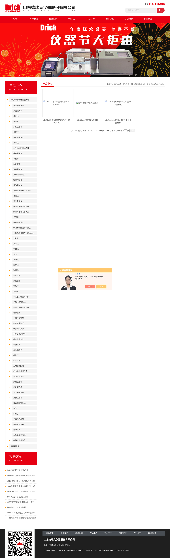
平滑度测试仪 (18, 318)
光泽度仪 (16, 430)
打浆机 (16, 249)
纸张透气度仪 (18, 376)
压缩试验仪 (17, 350)
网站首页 (50, 533)
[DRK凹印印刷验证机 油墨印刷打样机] (118, 103)
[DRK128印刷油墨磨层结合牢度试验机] (56, 103)
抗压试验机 (17, 127)
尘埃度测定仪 (18, 366)
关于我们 (34, 19)
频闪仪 (16, 408)
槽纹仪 (16, 355)
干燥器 (16, 238)
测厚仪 (16, 265)
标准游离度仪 (18, 137)
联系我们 (148, 19)
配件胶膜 (16, 164)
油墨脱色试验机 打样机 (22, 191)
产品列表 (126, 84)
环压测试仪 (17, 169)
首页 (15, 19)
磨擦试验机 (17, 398)
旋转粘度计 (17, 180)
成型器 (16, 159)
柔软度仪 (16, 276)
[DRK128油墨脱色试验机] (87, 103)
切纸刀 (16, 217)
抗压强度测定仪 (19, 175)
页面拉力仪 (17, 111)
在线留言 (129, 19)
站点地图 (102, 550)
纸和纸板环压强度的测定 (17, 497)
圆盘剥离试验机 (19, 403)
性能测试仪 (17, 185)
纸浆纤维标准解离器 (21, 212)
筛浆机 (16, 116)
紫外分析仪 (17, 201)
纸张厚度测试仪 (19, 323)
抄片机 (16, 244)
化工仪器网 (118, 550)
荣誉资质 (110, 19)
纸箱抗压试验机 (19, 302)
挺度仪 (16, 132)
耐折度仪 (16, 345)
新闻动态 (53, 19)
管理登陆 (126, 550)
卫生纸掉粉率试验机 (21, 148)
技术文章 (91, 19)
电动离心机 (17, 387)
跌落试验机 (17, 382)
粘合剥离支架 (18, 106)
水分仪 (16, 254)
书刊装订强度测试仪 (21, 297)
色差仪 (16, 196)
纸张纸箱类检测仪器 (20, 100)
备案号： (81, 550)
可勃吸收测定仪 (19, 334)
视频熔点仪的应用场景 (16, 507)
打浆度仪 (16, 361)
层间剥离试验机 (19, 392)
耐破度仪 (16, 281)
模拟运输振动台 (19, 440)
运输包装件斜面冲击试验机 (23, 233)
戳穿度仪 (16, 313)
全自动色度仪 (18, 419)
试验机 (16, 291)
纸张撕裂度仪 (18, 329)
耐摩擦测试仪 (18, 222)
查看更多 (15, 446)
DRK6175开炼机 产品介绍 (17, 470)
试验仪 (16, 286)
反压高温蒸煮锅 (19, 435)
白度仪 (16, 414)
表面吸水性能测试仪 (21, 206)
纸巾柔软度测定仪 (20, 371)
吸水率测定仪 (18, 339)
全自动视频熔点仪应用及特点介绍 (21, 481)
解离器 (16, 121)
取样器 (16, 270)
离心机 (16, 260)
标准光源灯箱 (18, 424)
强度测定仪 (17, 153)
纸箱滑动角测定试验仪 (22, 228)
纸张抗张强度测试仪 (21, 307)
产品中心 (72, 19)
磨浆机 (16, 143)
